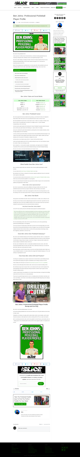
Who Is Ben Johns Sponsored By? (23, 79)
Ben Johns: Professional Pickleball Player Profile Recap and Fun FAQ (23, 91)
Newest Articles (14, 449)
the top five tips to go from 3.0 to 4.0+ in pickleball (38, 262)
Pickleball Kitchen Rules (48, 449)
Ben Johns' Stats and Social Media (21, 73)
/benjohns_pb (42, 102)
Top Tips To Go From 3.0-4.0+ (49, 452)
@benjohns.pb (42, 108)
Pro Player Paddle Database (32, 449)
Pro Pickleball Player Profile (28, 22)
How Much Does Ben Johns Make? (23, 84)
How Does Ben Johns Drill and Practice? (22, 88)
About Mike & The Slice (15, 448)
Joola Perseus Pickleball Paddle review (28, 171)
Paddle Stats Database (31, 452)
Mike (19, 22)
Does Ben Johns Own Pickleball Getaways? (23, 86)
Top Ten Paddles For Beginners (16, 452)
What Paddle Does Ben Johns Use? (21, 77)
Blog (22, 22)
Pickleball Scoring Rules (48, 448)
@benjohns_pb (43, 104)
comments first (47, 424)
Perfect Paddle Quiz (31, 448)
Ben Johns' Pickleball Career (20, 75)
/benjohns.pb (42, 109)
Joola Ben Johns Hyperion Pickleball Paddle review (39, 177)
